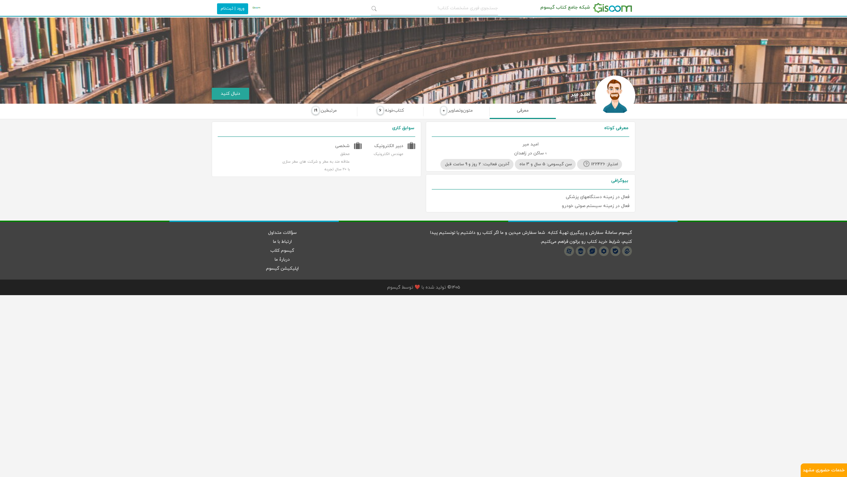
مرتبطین (325, 110)
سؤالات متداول (282, 233)
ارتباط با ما (282, 241)
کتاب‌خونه (391, 110)
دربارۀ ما (282, 259)
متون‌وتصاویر (458, 110)
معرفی (523, 110)
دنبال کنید (230, 93)
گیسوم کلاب (282, 250)
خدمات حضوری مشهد (824, 470)
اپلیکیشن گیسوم (282, 268)
